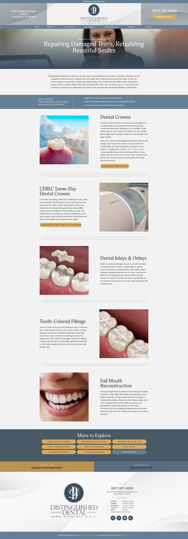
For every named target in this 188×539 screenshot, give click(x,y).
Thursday (114, 508)
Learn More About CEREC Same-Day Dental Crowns (61, 225)
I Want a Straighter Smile (94, 447)
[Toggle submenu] (55, 27)
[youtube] (124, 518)
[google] (113, 518)
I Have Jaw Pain (129, 447)
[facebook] (118, 518)
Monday (114, 501)
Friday (113, 510)
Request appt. (164, 16)
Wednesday (115, 505)
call (124, 84)
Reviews (131, 27)
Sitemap (82, 535)
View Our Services (129, 452)
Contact (148, 27)
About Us (50, 27)
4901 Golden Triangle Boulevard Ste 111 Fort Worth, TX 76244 (122, 493)
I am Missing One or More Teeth (129, 442)
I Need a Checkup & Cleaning (58, 442)
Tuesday (113, 503)
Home (36, 27)
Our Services (69, 27)
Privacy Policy (92, 535)
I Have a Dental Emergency (94, 452)
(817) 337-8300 (164, 11)
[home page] (94, 14)
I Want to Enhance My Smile (59, 447)
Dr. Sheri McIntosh (133, 149)
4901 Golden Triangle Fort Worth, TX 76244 (23, 14)
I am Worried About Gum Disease (94, 442)
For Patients (89, 27)
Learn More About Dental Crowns (114, 166)
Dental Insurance (111, 27)
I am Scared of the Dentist (58, 452)
